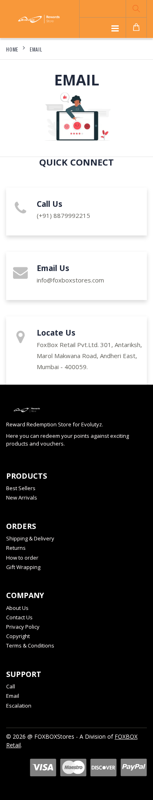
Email (36, 49)
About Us (17, 608)
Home (12, 49)
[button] (136, 8)
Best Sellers (20, 488)
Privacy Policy (23, 626)
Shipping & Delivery (30, 538)
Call (10, 686)
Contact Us (19, 617)
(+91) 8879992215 (63, 215)
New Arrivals (21, 497)
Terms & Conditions (30, 645)
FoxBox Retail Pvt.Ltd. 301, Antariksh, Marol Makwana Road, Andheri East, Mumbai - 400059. (89, 356)
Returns (16, 547)
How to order (22, 557)
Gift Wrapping (23, 567)
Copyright (18, 636)
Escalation (18, 705)
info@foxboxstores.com (70, 280)
